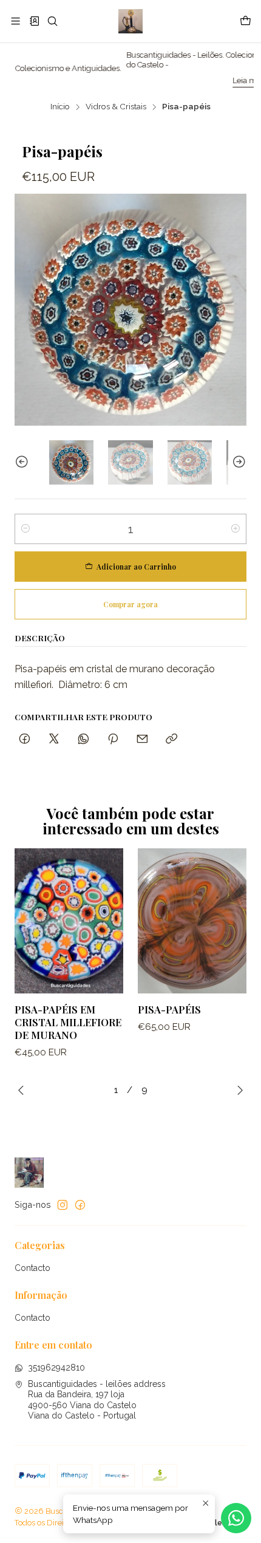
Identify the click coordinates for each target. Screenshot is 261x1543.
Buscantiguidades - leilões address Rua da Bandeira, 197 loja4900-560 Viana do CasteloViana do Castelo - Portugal (97, 1400)
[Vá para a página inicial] (130, 21)
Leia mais (205, 80)
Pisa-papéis (169, 1009)
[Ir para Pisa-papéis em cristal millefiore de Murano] (69, 920)
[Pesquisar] (52, 21)
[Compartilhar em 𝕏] (54, 739)
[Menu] (15, 21)
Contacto (32, 1268)
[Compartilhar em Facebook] (25, 739)
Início (60, 107)
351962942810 (56, 1367)
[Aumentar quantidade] (235, 528)
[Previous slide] (24, 462)
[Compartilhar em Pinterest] (113, 739)
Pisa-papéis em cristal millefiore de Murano (68, 1022)
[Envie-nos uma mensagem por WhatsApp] (236, 1518)
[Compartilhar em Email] (142, 739)
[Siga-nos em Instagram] (62, 1205)
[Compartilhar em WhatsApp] (83, 739)
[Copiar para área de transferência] (171, 739)
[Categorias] (33, 21)
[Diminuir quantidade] (25, 528)
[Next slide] (237, 462)
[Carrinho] (245, 21)
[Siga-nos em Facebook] (80, 1205)
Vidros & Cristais (116, 107)
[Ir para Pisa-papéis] (192, 920)
